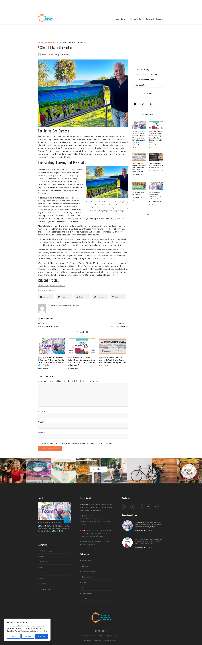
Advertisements (87, 560)
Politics (42, 556)
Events (84, 582)
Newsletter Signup (110, 640)
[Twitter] (142, 104)
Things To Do (135, 19)
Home (40, 42)
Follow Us (99, 469)
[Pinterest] (148, 506)
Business (85, 566)
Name (41, 411)
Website (41, 432)
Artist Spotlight (42, 290)
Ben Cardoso (52, 290)
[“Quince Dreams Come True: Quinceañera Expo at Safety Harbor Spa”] (156, 157)
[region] (27, 630)
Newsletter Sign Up (144, 69)
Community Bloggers (154, 19)
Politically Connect (46, 551)
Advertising (87, 640)
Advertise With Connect (146, 74)
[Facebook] (134, 104)
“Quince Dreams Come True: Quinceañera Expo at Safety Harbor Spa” (156, 165)
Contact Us (141, 85)
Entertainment (51, 42)
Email (41, 422)
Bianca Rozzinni (45, 523)
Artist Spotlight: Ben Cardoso (51, 285)
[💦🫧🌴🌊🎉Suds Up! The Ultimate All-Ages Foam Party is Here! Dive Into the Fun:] (52, 346)
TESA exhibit (119, 242)
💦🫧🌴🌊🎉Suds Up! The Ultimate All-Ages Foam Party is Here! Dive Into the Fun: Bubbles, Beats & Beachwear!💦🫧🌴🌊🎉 (51, 361)
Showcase (43, 573)
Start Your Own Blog (145, 79)
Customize (13, 636)
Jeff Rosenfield (49, 55)
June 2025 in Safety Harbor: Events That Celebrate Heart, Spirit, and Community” (155, 195)
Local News (120, 19)
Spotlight (43, 584)
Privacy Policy (98, 640)
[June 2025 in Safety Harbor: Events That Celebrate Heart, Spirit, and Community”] (156, 186)
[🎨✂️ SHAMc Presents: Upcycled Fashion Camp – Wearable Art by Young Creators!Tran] (82, 346)
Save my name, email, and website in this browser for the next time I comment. (77, 443)
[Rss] (156, 506)
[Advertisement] (101, 6)
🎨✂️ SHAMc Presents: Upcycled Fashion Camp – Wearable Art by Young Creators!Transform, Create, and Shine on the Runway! (81, 361)
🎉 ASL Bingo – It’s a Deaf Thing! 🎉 (138, 193)
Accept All (41, 636)
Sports (42, 578)
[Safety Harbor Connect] (101, 614)
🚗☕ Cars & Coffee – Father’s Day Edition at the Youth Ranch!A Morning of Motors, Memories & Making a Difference (112, 360)
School (42, 567)
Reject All (28, 636)
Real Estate (44, 562)
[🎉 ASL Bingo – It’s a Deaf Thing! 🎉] (139, 186)
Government (86, 588)
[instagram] (150, 104)
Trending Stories (45, 589)
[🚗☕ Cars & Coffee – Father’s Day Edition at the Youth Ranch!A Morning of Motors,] (113, 346)
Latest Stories (58, 523)
